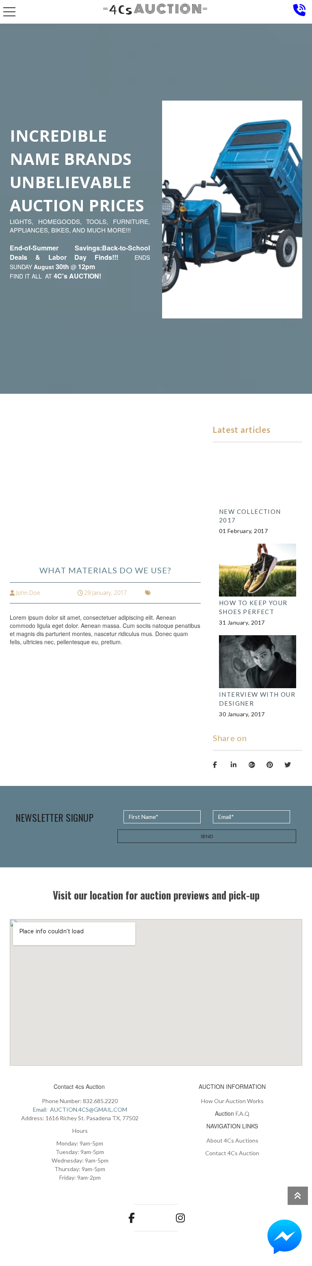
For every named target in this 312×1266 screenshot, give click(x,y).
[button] (284, 1238)
